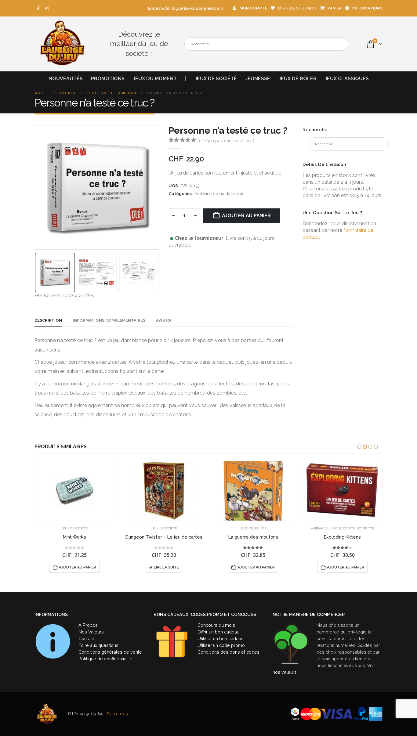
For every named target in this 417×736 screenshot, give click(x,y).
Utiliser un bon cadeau (221, 638)
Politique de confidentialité (105, 658)
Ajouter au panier (246, 215)
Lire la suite (166, 567)
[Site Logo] (61, 43)
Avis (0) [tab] (163, 320)
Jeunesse (257, 78)
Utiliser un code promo (221, 645)
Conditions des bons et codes (228, 652)
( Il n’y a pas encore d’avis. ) (226, 140)
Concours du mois (216, 625)
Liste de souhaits (297, 8)
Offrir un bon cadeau (218, 631)
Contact (86, 638)
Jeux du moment (155, 78)
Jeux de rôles (297, 78)
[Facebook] (38, 8)
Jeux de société (215, 78)
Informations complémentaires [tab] (109, 320)
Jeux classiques (347, 78)
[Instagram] (47, 8)
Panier (334, 8)
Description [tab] (48, 320)
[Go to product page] (74, 491)
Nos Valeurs (91, 631)
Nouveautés (66, 78)
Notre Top (365, 528)
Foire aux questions (98, 645)
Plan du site (117, 713)
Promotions (108, 78)
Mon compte (253, 8)
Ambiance (204, 193)
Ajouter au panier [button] (77, 567)
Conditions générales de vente (110, 652)
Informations (367, 8)
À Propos (88, 625)
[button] (36, 187)
